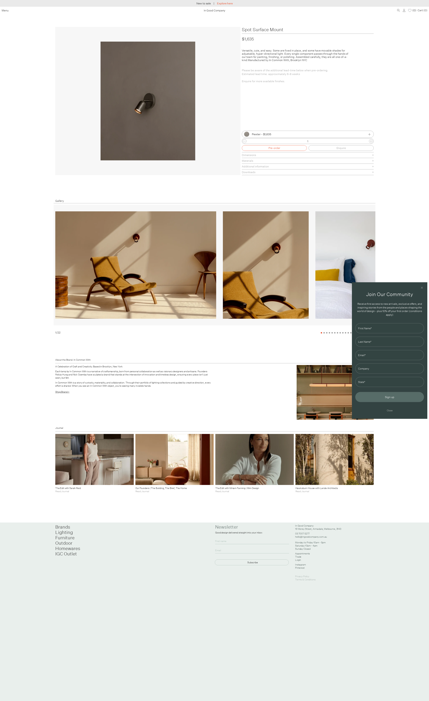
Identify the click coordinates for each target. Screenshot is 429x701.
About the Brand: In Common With (73, 359)
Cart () (422, 10)
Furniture (65, 537)
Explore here (225, 3)
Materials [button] (247, 160)
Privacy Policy (302, 576)
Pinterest (300, 567)
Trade (298, 556)
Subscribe (252, 562)
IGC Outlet (66, 554)
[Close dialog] (422, 287)
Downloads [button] (248, 172)
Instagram (300, 564)
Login (298, 559)
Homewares (67, 548)
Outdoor (63, 543)
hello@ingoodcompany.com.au (311, 536)
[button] (359, 269)
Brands (62, 527)
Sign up (389, 397)
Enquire (341, 148)
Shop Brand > (62, 391)
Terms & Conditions (305, 579)
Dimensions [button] (249, 155)
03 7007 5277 (302, 533)
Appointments (302, 553)
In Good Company (214, 10)
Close (390, 410)
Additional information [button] (255, 166)
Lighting (64, 532)
